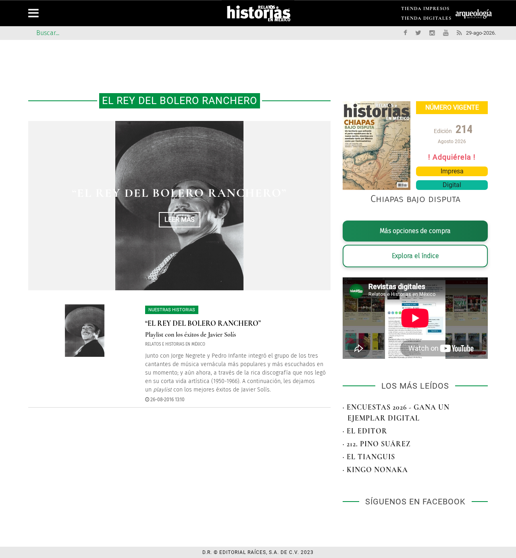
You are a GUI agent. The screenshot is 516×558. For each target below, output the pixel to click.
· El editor (365, 431)
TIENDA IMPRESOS (425, 9)
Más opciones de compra (415, 231)
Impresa (452, 171)
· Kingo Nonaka (375, 469)
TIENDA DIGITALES (426, 19)
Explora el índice (415, 256)
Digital (452, 185)
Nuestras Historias (171, 309)
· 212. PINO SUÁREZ (377, 443)
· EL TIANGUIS (369, 456)
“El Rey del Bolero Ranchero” (179, 192)
